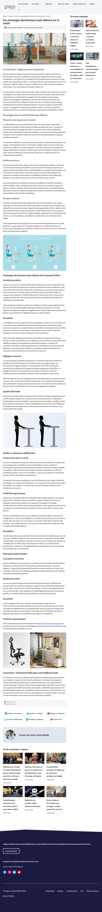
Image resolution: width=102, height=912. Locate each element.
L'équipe (60, 891)
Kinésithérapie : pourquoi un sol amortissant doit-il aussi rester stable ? (10, 804)
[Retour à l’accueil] (9, 7)
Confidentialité (71, 891)
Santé (10, 16)
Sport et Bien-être (79, 4)
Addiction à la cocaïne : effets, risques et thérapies (32, 803)
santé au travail (11, 704)
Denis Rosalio (43, 735)
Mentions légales (93, 891)
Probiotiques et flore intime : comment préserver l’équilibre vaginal (75, 38)
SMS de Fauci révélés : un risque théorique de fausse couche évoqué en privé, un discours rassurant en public (12, 773)
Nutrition (35, 4)
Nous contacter (11, 851)
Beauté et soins (63, 4)
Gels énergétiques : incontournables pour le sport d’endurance (92, 69)
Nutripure (35, 861)
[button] (19, 10)
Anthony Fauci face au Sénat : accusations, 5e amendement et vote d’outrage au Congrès (34, 771)
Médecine (48, 4)
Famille (92, 4)
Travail (15, 16)
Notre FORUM (8, 896)
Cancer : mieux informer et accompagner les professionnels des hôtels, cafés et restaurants (76, 70)
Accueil (5, 16)
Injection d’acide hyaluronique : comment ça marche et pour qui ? (92, 36)
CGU (82, 891)
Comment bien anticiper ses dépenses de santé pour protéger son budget (55, 771)
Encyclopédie (23, 4)
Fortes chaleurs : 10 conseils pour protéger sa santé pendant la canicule (54, 804)
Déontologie (49, 891)
